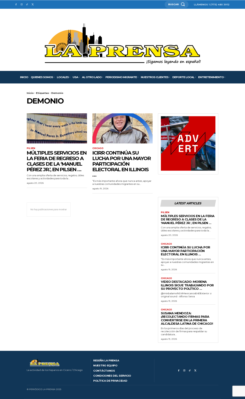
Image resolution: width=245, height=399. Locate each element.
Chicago (97, 148)
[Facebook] (16, 4)
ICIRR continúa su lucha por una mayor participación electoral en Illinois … (121, 164)
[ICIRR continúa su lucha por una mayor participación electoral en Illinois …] (122, 128)
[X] (32, 4)
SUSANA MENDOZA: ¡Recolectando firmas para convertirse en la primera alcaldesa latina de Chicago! (187, 318)
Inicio (30, 93)
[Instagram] (21, 4)
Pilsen (31, 148)
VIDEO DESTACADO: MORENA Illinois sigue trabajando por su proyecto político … (187, 285)
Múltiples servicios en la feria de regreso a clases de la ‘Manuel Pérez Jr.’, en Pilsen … (56, 161)
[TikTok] (27, 4)
